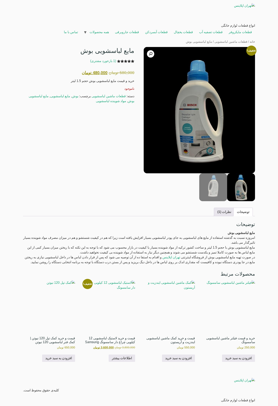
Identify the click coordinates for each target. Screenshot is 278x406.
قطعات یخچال (183, 32)
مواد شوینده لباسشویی (111, 101)
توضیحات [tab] (243, 212)
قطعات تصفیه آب (211, 32)
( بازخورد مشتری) (103, 61)
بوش (75, 96)
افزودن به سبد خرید (238, 358)
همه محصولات (99, 32)
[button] (150, 54)
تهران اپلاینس (171, 257)
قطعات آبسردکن (156, 32)
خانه (252, 41)
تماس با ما (71, 32)
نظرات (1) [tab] (224, 212)
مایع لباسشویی (60, 96)
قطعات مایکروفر (240, 32)
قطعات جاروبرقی (127, 32)
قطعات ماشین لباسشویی (231, 41)
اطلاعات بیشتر (122, 358)
